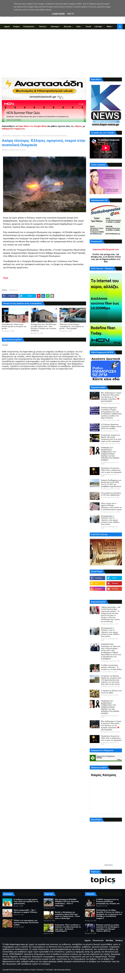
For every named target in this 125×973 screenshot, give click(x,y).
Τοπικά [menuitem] (88, 26)
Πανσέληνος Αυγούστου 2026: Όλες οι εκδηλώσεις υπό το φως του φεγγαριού (111, 470)
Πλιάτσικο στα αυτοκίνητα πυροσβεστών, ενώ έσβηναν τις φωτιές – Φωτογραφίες (72, 326)
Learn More (58, 14)
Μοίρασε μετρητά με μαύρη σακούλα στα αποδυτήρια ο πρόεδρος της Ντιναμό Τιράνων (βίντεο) (107, 928)
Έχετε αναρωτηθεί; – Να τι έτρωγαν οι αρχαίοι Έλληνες (25, 911)
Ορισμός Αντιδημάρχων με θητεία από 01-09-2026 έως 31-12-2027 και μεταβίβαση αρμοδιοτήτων (111, 483)
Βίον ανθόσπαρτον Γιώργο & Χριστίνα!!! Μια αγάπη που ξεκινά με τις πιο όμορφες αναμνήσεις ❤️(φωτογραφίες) (111, 397)
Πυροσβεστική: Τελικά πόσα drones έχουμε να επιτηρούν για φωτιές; (14, 326)
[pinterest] (114, 583)
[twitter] (114, 578)
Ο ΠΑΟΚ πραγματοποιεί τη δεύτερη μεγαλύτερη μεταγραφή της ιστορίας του (108, 901)
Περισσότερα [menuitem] (9, 32)
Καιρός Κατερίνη (103, 775)
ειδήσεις (78, 126)
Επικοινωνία (98, 940)
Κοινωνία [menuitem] (67, 26)
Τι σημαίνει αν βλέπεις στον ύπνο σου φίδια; (111, 692)
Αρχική (87, 940)
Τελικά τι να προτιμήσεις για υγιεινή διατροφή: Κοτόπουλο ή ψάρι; (26, 922)
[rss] (97, 583)
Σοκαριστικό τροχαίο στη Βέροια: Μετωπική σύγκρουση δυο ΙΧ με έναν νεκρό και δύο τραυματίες (111, 438)
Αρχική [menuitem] (7, 26)
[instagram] (97, 589)
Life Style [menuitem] (98, 26)
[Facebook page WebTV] (114, 594)
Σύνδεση (119, 940)
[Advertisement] (62, 53)
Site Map (109, 940)
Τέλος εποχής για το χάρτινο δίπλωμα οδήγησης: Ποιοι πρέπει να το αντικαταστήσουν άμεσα (111, 506)
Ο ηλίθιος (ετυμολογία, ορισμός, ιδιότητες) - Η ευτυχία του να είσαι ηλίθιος (111, 667)
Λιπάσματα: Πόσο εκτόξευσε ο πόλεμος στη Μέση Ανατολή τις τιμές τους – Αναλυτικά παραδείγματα (68, 928)
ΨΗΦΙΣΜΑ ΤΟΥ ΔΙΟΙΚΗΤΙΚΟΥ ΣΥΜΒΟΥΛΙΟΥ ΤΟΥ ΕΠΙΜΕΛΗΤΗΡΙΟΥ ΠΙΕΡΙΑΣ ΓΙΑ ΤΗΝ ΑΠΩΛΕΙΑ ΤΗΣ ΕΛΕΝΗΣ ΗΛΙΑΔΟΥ (110, 454)
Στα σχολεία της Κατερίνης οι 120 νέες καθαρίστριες (111, 494)
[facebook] (97, 578)
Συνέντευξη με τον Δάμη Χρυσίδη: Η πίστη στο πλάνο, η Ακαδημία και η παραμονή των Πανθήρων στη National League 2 (109, 914)
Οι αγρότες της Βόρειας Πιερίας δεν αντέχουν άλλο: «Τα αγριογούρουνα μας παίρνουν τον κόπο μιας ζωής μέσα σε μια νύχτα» (111, 680)
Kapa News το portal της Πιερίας (25, 970)
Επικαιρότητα (16, 136)
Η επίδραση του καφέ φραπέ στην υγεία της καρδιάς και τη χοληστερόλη (26, 901)
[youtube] (114, 589)
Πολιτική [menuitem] (42, 26)
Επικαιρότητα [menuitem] (28, 26)
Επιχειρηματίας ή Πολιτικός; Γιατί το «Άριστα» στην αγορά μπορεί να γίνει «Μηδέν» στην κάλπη (110, 520)
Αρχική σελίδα (6, 136)
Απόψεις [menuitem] (16, 26)
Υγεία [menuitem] (78, 26)
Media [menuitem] (109, 26)
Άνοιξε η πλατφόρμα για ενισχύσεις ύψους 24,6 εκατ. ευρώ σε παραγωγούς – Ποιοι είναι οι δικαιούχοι (67, 915)
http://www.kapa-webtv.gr (62, 970)
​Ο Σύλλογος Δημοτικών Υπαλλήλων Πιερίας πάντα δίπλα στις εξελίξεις (111, 426)
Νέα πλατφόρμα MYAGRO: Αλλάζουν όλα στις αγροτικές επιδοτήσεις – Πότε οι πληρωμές (67, 902)
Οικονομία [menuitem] (55, 26)
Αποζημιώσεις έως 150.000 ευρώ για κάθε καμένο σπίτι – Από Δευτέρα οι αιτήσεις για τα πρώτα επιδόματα (43, 327)
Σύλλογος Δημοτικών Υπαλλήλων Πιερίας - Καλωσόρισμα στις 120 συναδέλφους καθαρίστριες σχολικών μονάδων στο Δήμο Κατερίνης (111, 413)
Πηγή (5, 278)
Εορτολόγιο (109, 865)
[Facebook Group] (97, 594)
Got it (70, 14)
